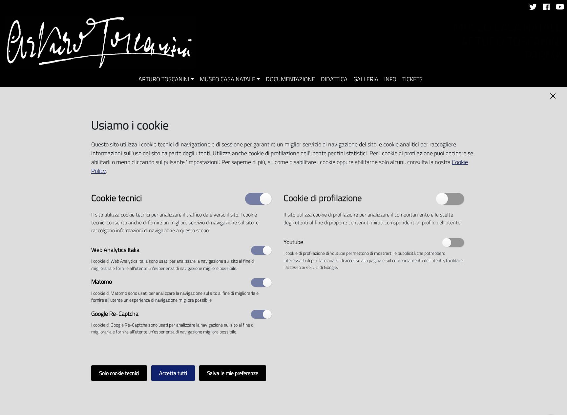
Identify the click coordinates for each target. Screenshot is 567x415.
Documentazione (290, 79)
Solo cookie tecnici (119, 373)
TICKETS (412, 79)
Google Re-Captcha (114, 314)
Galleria (365, 79)
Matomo (101, 282)
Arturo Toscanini (163, 79)
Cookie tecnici (116, 197)
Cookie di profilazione (323, 197)
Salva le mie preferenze (232, 373)
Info (390, 79)
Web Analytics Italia (115, 250)
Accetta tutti (173, 373)
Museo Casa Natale (227, 79)
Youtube (293, 242)
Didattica (334, 79)
